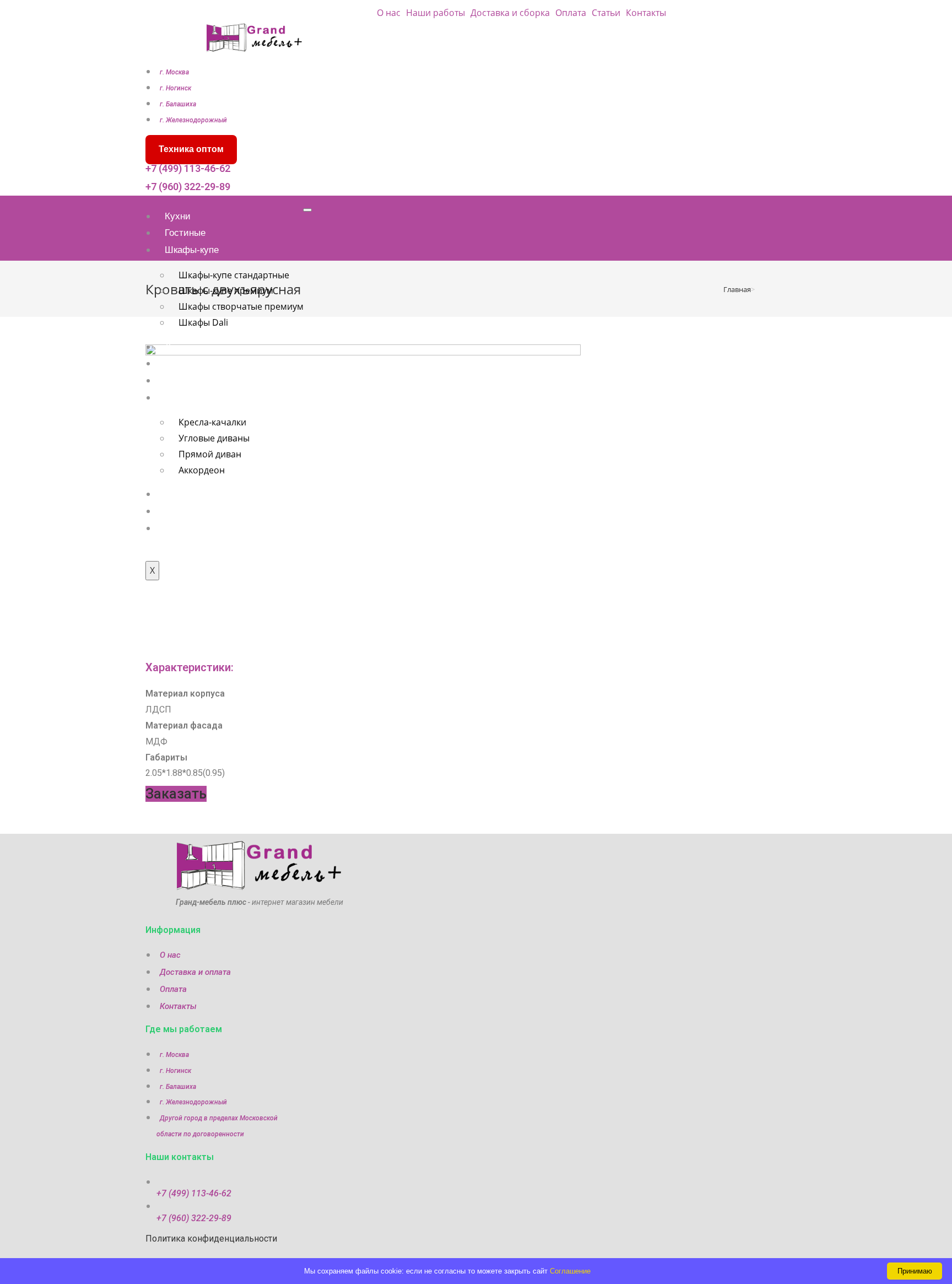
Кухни (178, 216)
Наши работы (435, 13)
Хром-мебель (194, 511)
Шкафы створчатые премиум (241, 306)
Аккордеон (201, 470)
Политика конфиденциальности (211, 1238)
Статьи (606, 13)
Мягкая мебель (197, 397)
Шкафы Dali (203, 322)
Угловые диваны (214, 438)
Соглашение (570, 1271)
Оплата (570, 13)
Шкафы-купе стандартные (233, 275)
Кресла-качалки (212, 422)
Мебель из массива (207, 528)
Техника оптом (191, 149)
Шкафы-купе (192, 250)
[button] (176, 794)
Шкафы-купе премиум (225, 290)
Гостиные (185, 233)
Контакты (646, 13)
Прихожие (186, 380)
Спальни (183, 363)
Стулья (180, 494)
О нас (389, 13)
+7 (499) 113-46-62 (187, 168)
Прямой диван (209, 454)
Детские (182, 347)
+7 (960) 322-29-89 (187, 186)
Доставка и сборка (510, 13)
